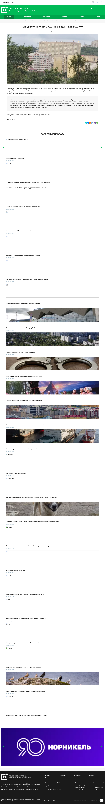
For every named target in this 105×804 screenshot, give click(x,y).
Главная (27, 20)
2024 (40, 20)
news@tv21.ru (96, 789)
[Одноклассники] (90, 123)
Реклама (82, 16)
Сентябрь (46, 20)
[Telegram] (92, 123)
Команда (65, 16)
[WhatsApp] (97, 123)
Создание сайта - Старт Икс (97, 800)
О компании (46, 16)
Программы (27, 16)
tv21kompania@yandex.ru (81, 789)
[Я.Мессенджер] (86, 123)
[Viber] (95, 123)
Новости (8, 16)
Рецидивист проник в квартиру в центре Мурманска (68, 20)
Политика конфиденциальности (80, 800)
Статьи (99, 16)
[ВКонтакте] (88, 123)
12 (52, 20)
